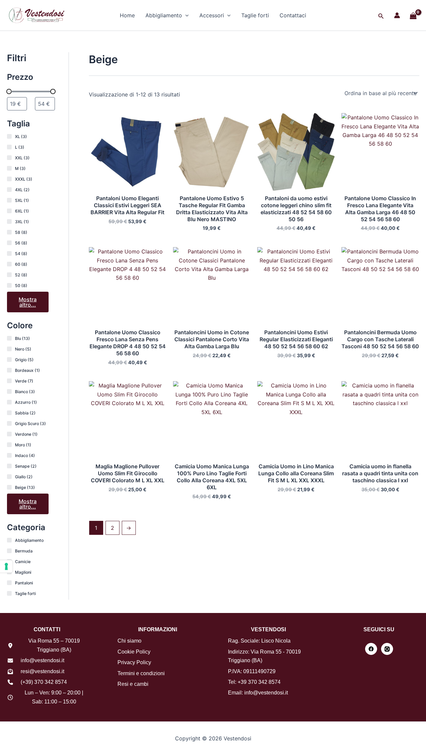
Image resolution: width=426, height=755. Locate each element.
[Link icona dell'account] (397, 15)
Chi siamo (129, 641)
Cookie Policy (133, 652)
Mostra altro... (28, 302)
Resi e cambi (132, 684)
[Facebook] (371, 649)
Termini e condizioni (141, 673)
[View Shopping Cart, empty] (413, 16)
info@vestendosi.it (42, 660)
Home (127, 15)
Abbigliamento (163, 15)
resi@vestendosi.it (42, 671)
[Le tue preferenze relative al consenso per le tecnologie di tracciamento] (6, 566)
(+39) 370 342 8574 (44, 682)
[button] (185, 15)
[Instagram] (387, 649)
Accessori (211, 15)
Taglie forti (255, 15)
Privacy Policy (134, 662)
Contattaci (293, 15)
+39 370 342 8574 (259, 682)
